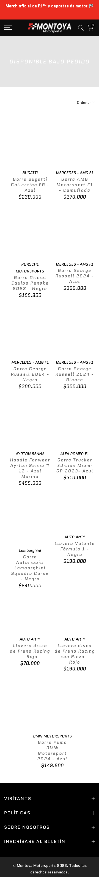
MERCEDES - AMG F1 (74, 173)
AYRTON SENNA (30, 453)
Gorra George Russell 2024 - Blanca (74, 374)
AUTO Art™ (74, 537)
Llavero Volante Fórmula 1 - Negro (74, 549)
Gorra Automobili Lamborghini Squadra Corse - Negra (30, 568)
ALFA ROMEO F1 (74, 453)
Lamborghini (30, 550)
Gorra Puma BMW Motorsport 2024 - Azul (52, 750)
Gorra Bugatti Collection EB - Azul (30, 184)
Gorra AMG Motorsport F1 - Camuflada (74, 184)
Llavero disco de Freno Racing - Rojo (30, 651)
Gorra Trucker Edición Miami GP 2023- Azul (74, 465)
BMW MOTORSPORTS (52, 736)
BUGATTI (30, 173)
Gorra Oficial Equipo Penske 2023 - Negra (30, 283)
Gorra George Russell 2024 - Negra (30, 374)
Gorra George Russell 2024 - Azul (74, 276)
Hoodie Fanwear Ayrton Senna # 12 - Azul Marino (30, 468)
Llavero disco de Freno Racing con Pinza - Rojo (74, 653)
